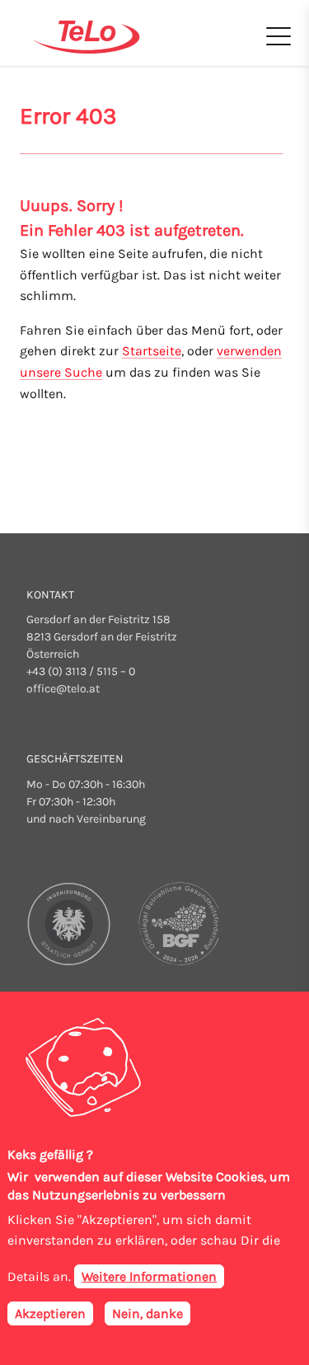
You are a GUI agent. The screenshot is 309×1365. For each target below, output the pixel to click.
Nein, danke (147, 1313)
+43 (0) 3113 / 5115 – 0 (80, 671)
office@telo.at (63, 689)
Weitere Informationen (149, 1276)
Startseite (151, 351)
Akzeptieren (50, 1313)
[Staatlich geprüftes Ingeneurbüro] (69, 923)
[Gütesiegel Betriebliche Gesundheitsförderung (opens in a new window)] (175, 923)
